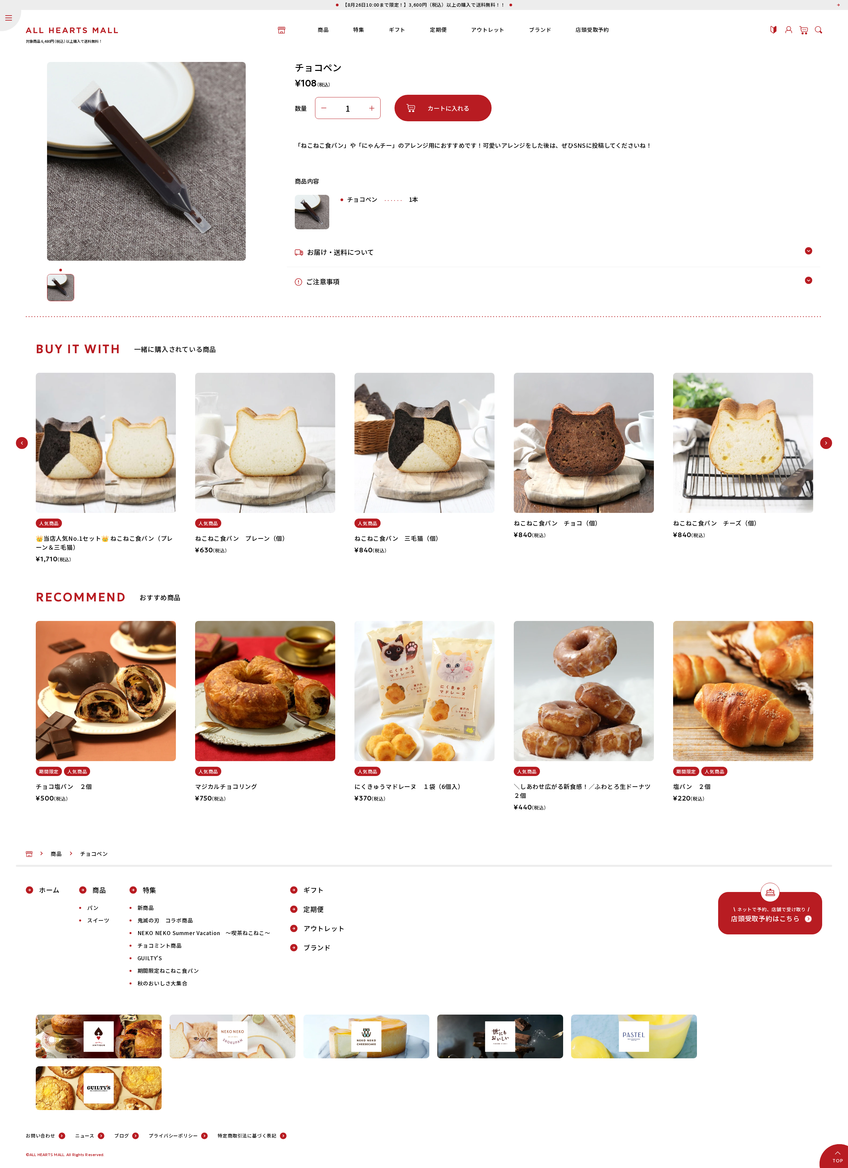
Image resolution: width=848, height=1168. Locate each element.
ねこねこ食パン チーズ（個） (716, 523)
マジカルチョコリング (226, 786)
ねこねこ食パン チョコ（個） (557, 523)
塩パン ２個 (692, 786)
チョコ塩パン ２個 (64, 786)
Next (826, 443)
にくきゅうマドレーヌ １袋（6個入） (409, 786)
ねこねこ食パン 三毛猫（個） (398, 538)
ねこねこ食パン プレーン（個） (242, 538)
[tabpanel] (106, 471)
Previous (22, 443)
